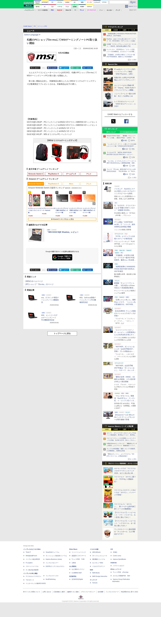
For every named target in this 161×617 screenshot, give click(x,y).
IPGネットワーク (116, 569)
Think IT (28, 552)
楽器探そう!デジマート (79, 556)
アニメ (88, 174)
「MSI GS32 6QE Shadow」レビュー (62, 232)
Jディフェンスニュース (99, 556)
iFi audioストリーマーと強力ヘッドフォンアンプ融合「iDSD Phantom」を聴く (124, 71)
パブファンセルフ (118, 566)
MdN (91, 570)
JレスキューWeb (97, 563)
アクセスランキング (115, 27)
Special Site (112, 64)
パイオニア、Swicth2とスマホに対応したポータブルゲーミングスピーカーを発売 (125, 191)
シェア (54, 68)
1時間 (107, 30)
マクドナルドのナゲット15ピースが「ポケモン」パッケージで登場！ (125, 492)
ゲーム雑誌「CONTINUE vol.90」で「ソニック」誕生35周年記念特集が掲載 (124, 224)
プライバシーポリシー (88, 592)
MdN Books (96, 573)
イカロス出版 (94, 549)
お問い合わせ (47, 592)
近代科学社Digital (77, 579)
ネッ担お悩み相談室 (32, 570)
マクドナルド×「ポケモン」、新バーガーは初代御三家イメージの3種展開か (125, 506)
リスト (43, 68)
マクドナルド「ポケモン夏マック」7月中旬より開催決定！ (125, 479)
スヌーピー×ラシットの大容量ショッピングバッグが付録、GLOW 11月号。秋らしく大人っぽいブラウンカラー (122, 440)
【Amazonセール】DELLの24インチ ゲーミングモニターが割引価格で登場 (124, 417)
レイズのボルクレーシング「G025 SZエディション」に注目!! (125, 104)
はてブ (66, 68)
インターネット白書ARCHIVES (36, 583)
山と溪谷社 (72, 566)
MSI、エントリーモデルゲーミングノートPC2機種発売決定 (49, 317)
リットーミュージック (79, 552)
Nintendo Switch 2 (35, 174)
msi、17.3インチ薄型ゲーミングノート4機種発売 (50, 300)
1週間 (124, 30)
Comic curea (117, 556)
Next (94, 204)
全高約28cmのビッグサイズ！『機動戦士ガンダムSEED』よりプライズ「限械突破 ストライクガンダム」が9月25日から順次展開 (122, 445)
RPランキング (111, 132)
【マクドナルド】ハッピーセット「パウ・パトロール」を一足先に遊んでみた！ (125, 515)
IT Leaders (29, 563)
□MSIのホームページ (34, 281)
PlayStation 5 (53, 174)
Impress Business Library (54, 559)
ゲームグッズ (71, 174)
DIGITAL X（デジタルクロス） (55, 566)
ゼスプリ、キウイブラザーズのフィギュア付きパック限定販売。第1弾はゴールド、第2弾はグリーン (121, 435)
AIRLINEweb (96, 552)
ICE (112, 549)
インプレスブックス (52, 576)
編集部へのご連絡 (73, 592)
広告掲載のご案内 (59, 592)
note (77, 68)
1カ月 (133, 30)
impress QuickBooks (119, 559)
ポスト (37, 68)
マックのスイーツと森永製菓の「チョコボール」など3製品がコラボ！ (125, 531)
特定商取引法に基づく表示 (129, 592)
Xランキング (112, 129)
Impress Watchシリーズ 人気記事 (120, 426)
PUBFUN (114, 563)
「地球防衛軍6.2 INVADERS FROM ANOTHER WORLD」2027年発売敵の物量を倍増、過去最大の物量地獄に (121, 36)
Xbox (71, 184)
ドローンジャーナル (32, 566)
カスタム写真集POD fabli (121, 576)
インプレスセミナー (52, 563)
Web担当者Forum (31, 556)
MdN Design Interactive (99, 576)
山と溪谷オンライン (78, 569)
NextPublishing (51, 579)
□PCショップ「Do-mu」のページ (39, 284)
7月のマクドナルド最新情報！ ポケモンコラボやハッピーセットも (122, 464)
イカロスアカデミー (98, 566)
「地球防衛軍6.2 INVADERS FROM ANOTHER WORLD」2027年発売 (125, 269)
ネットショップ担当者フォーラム (56, 556)
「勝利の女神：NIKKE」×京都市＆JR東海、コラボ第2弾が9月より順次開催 (124, 379)
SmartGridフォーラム (52, 552)
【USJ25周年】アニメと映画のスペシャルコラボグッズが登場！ (125, 313)
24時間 (115, 30)
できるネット (30, 580)
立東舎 (74, 563)
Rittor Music (73, 549)
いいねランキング (128, 132)
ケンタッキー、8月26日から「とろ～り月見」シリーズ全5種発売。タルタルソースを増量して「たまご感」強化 (121, 51)
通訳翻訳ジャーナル (98, 559)
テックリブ (93, 580)
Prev (30, 204)
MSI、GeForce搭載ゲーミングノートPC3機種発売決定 (88, 300)
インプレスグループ (112, 592)
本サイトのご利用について (31, 592)
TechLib (94, 583)
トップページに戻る (62, 333)
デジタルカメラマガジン (33, 576)
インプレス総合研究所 (33, 559)
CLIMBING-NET (77, 573)
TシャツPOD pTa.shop (120, 572)
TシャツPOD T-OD (78, 559)
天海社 (115, 552)
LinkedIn (89, 68)
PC (75, 10)
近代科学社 (72, 576)
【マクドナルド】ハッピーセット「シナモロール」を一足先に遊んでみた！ (125, 523)
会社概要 (100, 592)
